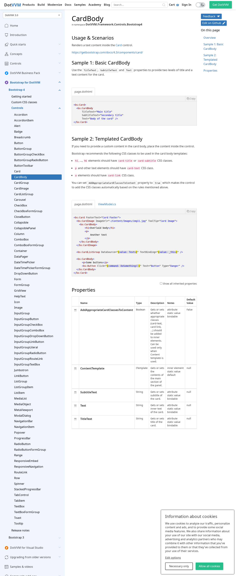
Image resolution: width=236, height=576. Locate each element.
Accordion (20, 115)
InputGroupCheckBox (28, 325)
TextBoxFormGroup (27, 512)
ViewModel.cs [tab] (107, 204)
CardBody (20, 177)
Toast (17, 518)
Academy (94, 5)
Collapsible (21, 222)
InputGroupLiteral (26, 347)
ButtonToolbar (23, 166)
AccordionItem (24, 120)
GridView (20, 290)
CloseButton (22, 217)
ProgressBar (22, 438)
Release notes (20, 530)
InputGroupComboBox (29, 330)
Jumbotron (21, 370)
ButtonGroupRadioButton (31, 160)
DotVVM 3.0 (11, 15)
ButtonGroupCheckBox (29, 154)
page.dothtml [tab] (83, 92)
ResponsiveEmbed (26, 461)
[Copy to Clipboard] (191, 98)
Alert (17, 126)
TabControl (21, 495)
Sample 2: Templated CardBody (210, 59)
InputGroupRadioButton (30, 353)
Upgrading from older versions (30, 557)
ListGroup (20, 381)
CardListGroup (23, 194)
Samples (80, 5)
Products (28, 5)
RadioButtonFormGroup (30, 450)
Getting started (21, 97)
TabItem (19, 501)
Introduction (18, 35)
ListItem (19, 393)
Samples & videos (21, 567)
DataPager (21, 256)
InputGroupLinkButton (29, 342)
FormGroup (22, 285)
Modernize (55, 5)
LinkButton (21, 376)
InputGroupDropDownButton (33, 336)
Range (18, 455)
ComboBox (21, 239)
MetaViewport (23, 410)
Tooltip (18, 523)
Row (17, 478)
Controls (15, 63)
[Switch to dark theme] (200, 4)
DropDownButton (26, 274)
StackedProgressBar (27, 489)
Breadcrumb (22, 137)
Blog (107, 5)
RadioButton (22, 444)
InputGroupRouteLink (28, 359)
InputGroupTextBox (27, 364)
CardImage (21, 188)
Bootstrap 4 (17, 90)
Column (19, 234)
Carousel (20, 200)
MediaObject (22, 404)
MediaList (20, 398)
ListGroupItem (23, 387)
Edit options (173, 558)
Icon (17, 302)
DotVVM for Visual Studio (26, 548)
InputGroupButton (26, 319)
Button (18, 143)
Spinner (19, 484)
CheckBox (20, 205)
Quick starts (18, 45)
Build (41, 5)
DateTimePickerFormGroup (32, 268)
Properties (210, 70)
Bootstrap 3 (16, 538)
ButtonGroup (23, 149)
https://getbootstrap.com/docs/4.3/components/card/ (107, 52)
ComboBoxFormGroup (29, 245)
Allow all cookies (209, 566)
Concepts (16, 54)
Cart (172, 5)
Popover (19, 433)
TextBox (19, 506)
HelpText (20, 296)
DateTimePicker (24, 262)
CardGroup (21, 183)
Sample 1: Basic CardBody (214, 46)
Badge (18, 132)
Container (20, 251)
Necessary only (179, 566)
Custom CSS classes (24, 102)
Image (18, 308)
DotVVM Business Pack (25, 73)
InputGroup (22, 313)
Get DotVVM (221, 5)
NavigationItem (24, 427)
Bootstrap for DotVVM (25, 82)
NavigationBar (23, 421)
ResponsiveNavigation (28, 467)
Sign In (186, 5)
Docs (68, 5)
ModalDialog (22, 415)
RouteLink (20, 472)
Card (17, 171)
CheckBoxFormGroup (28, 211)
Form (17, 279)
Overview (210, 38)
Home (14, 25)
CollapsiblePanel (25, 228)
